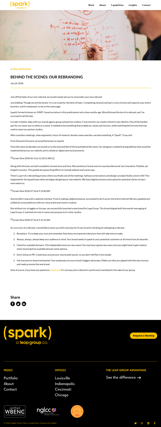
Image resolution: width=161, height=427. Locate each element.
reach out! (55, 270)
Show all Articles (21, 68)
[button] (12, 304)
